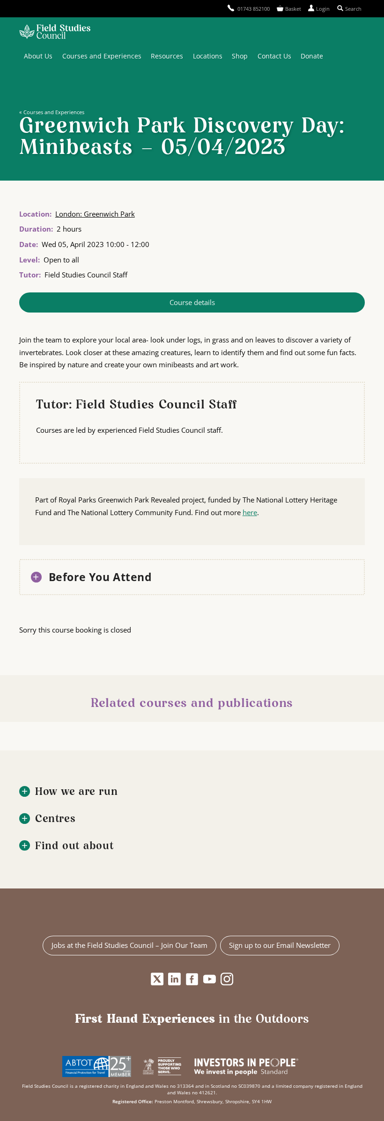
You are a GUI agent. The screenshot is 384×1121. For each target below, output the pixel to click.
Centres (55, 819)
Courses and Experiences (101, 55)
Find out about (74, 847)
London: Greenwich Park (95, 213)
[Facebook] (192, 979)
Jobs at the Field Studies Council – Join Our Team (129, 945)
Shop (240, 55)
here (250, 512)
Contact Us (274, 55)
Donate (312, 55)
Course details (192, 302)
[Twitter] (157, 979)
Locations (207, 55)
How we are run (76, 792)
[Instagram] (227, 979)
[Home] (54, 32)
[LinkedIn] (174, 979)
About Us (38, 55)
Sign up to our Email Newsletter (280, 945)
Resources (167, 55)
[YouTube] (209, 979)
